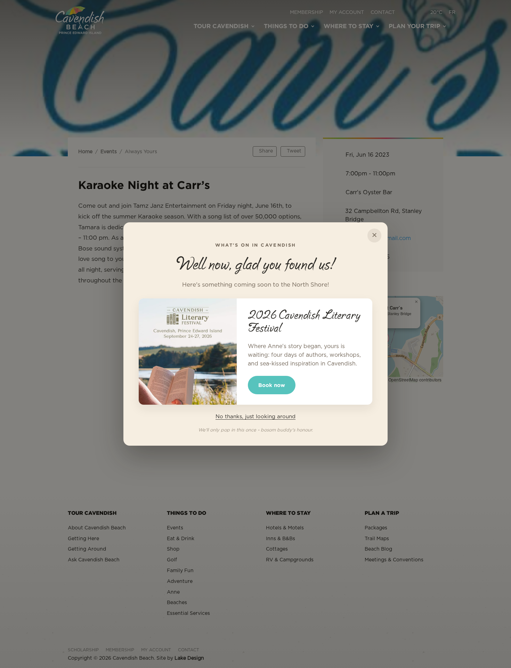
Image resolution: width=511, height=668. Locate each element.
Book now (271, 385)
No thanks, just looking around (255, 416)
